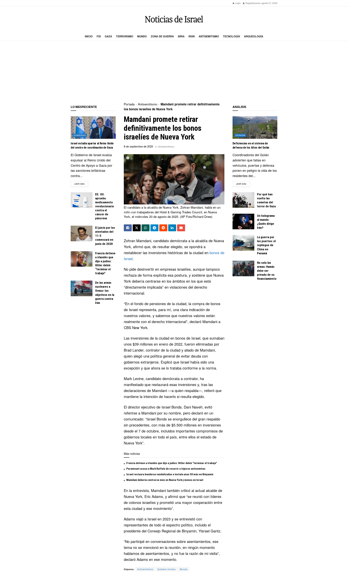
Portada (129, 104)
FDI (99, 36)
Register (249, 3)
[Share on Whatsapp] (146, 227)
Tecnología (231, 36)
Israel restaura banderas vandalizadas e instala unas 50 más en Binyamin (169, 474)
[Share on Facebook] (128, 227)
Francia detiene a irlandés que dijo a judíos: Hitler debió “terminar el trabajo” (171, 463)
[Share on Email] (181, 227)
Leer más (81, 183)
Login (238, 3)
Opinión (240, 135)
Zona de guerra (162, 36)
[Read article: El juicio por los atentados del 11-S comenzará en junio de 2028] (81, 233)
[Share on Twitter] (137, 227)
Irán (191, 36)
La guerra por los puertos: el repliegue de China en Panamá (266, 245)
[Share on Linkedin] (172, 227)
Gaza (108, 36)
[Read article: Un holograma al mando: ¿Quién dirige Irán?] (243, 221)
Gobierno (80, 135)
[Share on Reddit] (163, 227)
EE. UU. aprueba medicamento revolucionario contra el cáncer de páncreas (104, 206)
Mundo (142, 36)
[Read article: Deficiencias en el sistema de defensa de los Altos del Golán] (255, 127)
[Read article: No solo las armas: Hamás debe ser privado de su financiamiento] (243, 268)
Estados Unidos (167, 569)
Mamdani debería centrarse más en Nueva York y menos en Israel (164, 480)
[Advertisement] (174, 71)
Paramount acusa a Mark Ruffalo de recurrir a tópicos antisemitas (165, 468)
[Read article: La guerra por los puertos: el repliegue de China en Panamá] (243, 243)
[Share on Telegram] (154, 227)
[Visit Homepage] (174, 19)
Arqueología (253, 36)
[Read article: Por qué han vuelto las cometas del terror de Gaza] (243, 200)
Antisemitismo (209, 36)
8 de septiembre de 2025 (138, 146)
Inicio (89, 36)
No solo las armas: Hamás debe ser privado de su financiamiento (266, 270)
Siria (181, 36)
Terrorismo (124, 36)
